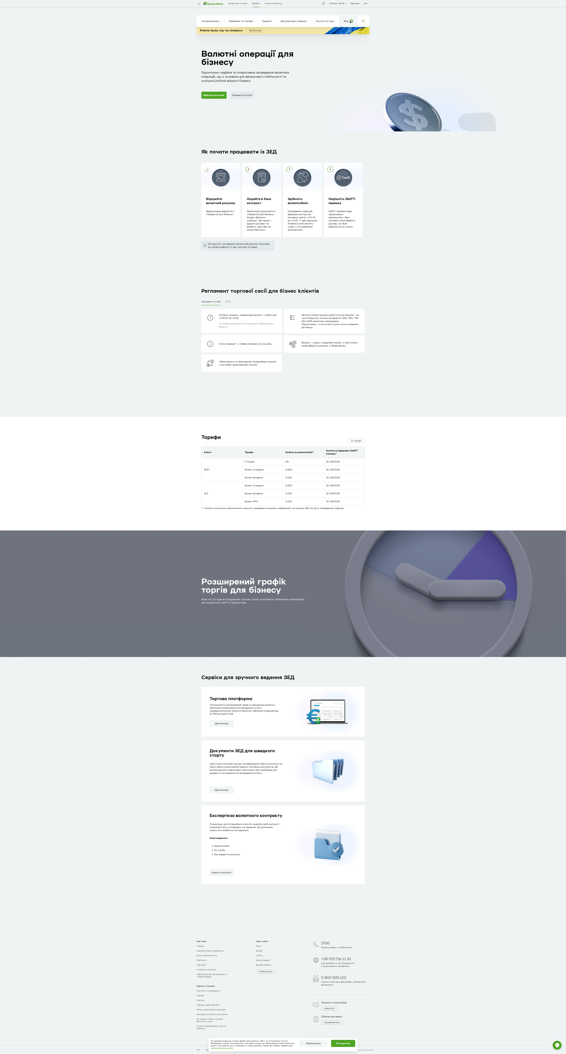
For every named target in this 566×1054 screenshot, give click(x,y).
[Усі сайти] (199, 3)
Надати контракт (222, 872)
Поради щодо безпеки (208, 1005)
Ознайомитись (331, 1022)
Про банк (354, 3)
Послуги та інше (325, 21)
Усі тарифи (356, 441)
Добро (259, 951)
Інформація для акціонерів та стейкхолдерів (212, 975)
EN (365, 3)
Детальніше (255, 30)
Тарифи (200, 995)
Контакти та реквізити (208, 991)
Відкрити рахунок (213, 95)
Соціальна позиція (206, 970)
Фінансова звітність (207, 955)
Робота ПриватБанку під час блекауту (211, 1027)
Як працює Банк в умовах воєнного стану (210, 1020)
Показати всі (265, 971)
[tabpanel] (283, 350)
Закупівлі (201, 965)
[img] (213, 3)
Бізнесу (256, 3)
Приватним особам (237, 3)
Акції (258, 946)
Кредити (267, 21)
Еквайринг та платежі (241, 21)
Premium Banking (273, 3)
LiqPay (259, 955)
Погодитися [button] (343, 1043)
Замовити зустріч (242, 95)
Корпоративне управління (210, 951)
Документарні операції (294, 21)
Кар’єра (200, 1000)
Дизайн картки (263, 965)
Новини (200, 946)
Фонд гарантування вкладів (211, 1010)
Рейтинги (201, 960)
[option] (221, 199)
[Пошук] (363, 21)
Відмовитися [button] (313, 1043)
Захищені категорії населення (212, 1014)
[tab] (211, 301)
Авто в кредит (263, 960)
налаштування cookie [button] (222, 1048)
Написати (329, 1008)
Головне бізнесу (211, 21)
